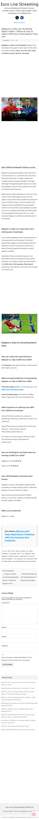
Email (4, 636)
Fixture (17, 551)
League (23, 551)
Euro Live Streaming (19, 4)
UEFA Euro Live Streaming (17, 817)
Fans (13, 551)
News (31, 551)
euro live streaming (19, 561)
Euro (9, 551)
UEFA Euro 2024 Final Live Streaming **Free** (15, 726)
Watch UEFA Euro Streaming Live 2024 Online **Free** (18, 688)
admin (7, 40)
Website (5, 646)
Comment (6, 603)
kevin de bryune (31, 561)
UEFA (18, 553)
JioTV (32, 387)
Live (27, 551)
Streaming (13, 553)
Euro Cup (32, 556)
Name (4, 627)
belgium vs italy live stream (10, 556)
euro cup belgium (7, 558)
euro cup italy (18, 558)
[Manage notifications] (34, 814)
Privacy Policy (7, 811)
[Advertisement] (19, 76)
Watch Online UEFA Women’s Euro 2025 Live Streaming (18, 729)
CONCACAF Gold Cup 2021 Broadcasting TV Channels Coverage (28, 577)
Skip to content (19, 22)
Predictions (5, 553)
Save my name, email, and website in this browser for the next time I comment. (17, 658)
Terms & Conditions (20, 811)
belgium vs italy (30, 553)
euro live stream (7, 561)
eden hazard (24, 556)
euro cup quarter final (30, 558)
